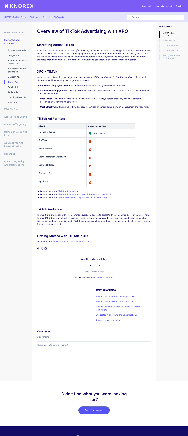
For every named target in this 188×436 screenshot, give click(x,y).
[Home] (20, 6)
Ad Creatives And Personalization (13, 144)
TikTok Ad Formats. (67, 191)
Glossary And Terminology (109, 320)
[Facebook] (38, 248)
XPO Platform (11, 109)
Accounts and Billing (15, 116)
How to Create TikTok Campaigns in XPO (116, 296)
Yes (90, 265)
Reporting (9, 153)
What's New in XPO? (15, 32)
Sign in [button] (179, 6)
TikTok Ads (59, 17)
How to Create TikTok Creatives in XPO (115, 301)
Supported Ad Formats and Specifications (116, 315)
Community (147, 6)
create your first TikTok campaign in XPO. (71, 241)
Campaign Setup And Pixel (15, 134)
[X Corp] (42, 248)
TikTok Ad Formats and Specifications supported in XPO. (85, 194)
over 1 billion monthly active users (59, 50)
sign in (47, 345)
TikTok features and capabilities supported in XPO (82, 197)
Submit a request (164, 6)
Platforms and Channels (40, 17)
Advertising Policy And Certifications (14, 163)
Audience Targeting (15, 124)
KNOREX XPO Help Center (15, 17)
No (98, 265)
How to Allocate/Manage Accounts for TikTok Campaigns (118, 308)
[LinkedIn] (46, 248)
